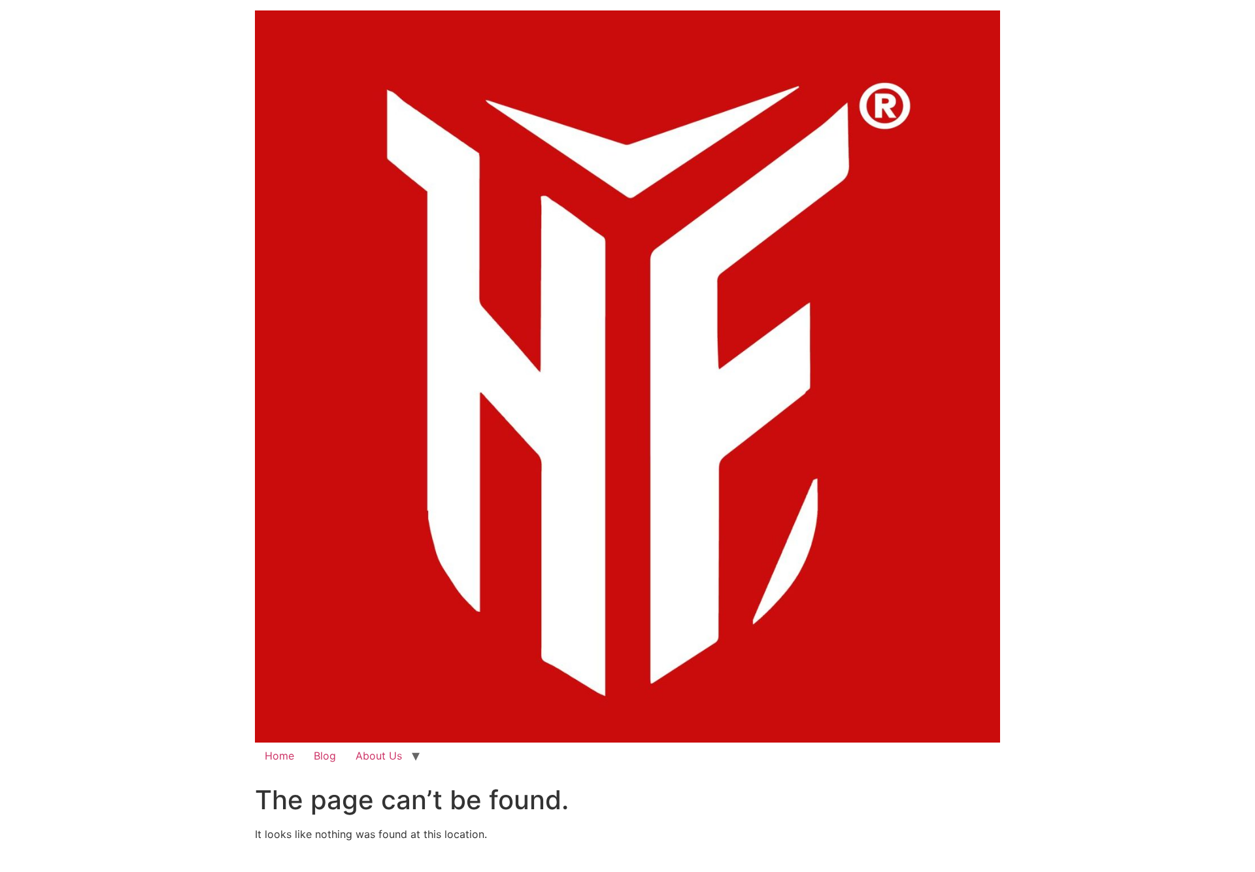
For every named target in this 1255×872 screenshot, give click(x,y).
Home (279, 755)
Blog (325, 755)
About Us (379, 755)
